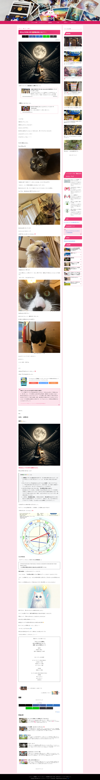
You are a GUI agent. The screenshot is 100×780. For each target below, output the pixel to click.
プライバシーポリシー (41, 776)
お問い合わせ (58, 776)
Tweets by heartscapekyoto (69, 241)
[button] (53, 36)
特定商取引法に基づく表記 (50, 776)
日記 (20, 697)
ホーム (31, 776)
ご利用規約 (35, 776)
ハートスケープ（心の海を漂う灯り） (72, 222)
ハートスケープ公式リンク (66, 776)
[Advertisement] (73, 163)
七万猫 (68, 778)
